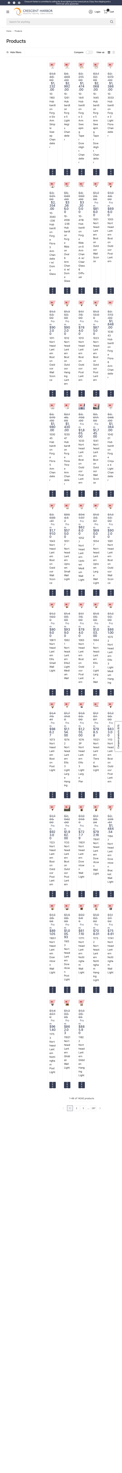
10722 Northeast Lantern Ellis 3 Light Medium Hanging (111, 659)
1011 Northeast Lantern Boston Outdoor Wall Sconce (52, 358)
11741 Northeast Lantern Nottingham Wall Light (111, 955)
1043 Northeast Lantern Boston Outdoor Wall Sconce (52, 561)
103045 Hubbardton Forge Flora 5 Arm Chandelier (52, 457)
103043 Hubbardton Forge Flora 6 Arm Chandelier (111, 354)
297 (93, 1108)
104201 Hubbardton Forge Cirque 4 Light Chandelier (111, 457)
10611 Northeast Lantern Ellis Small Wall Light (52, 655)
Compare (78, 52)
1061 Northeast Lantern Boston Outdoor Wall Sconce (111, 561)
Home (8, 31)
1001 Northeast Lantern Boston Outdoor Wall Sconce (96, 240)
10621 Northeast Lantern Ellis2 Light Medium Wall (67, 659)
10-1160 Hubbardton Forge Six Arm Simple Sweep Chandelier (52, 120)
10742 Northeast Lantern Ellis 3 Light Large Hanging (67, 762)
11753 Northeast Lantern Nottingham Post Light (52, 1053)
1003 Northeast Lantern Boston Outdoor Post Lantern (111, 240)
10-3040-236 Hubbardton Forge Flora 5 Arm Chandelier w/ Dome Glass (52, 243)
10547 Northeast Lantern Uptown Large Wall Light (96, 561)
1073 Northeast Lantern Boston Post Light (52, 755)
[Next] (100, 1108)
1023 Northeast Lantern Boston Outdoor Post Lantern (96, 358)
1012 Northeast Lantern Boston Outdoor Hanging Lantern (67, 360)
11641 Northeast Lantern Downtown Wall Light (96, 856)
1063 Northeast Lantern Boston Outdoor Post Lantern (81, 660)
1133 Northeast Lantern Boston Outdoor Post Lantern (67, 863)
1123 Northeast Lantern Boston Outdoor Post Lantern (52, 863)
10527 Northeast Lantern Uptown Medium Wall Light (81, 558)
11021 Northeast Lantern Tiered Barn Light (96, 755)
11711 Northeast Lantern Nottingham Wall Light (81, 955)
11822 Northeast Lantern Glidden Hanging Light (81, 1056)
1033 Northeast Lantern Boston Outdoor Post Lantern (81, 461)
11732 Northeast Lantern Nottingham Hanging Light (96, 959)
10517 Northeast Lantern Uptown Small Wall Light (67, 560)
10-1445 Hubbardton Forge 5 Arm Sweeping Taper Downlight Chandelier (96, 128)
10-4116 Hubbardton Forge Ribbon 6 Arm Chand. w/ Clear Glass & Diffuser (81, 247)
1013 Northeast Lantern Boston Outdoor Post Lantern (81, 358)
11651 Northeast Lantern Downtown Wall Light (52, 955)
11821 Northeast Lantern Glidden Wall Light (67, 1052)
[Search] (112, 21)
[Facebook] (8, 2)
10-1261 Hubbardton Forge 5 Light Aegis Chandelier (67, 116)
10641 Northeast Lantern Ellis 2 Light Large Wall (96, 660)
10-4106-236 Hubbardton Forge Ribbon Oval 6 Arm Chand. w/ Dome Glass (67, 248)
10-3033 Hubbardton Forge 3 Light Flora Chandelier (111, 114)
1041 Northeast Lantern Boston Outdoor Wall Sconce (96, 461)
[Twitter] (14, 2)
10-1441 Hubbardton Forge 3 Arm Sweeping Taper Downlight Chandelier (81, 128)
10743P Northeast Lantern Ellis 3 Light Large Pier (81, 760)
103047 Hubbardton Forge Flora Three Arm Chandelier (67, 459)
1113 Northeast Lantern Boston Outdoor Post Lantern (111, 760)
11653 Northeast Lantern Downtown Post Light (67, 960)
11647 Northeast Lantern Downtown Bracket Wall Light (111, 859)
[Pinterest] (19, 2)
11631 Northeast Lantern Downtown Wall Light (81, 859)
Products (18, 31)
